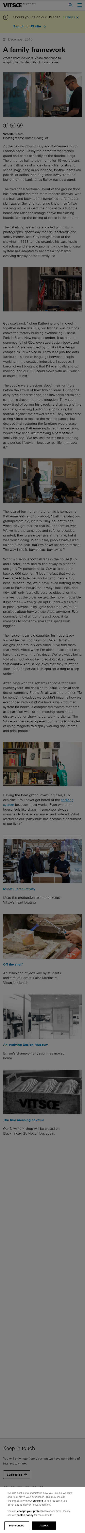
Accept (44, 1525)
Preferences (16, 1525)
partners (38, 1500)
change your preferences (32, 1511)
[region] (42, 1510)
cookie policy (25, 1515)
